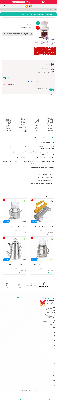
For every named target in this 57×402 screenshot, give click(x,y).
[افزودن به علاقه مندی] (25, 24)
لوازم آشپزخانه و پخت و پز (36, 14)
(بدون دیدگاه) (29, 24)
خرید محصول (34, 232)
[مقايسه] (23, 24)
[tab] (53, 137)
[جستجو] (55, 9)
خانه (55, 14)
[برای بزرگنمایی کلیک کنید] (52, 38)
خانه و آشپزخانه (48, 14)
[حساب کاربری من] (1, 5)
